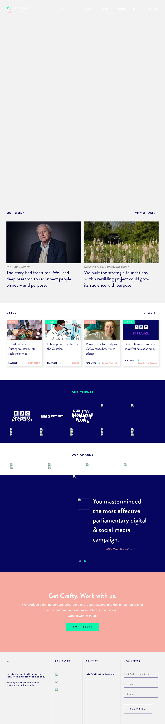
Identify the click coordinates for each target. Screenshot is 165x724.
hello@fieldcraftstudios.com (100, 674)
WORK (106, 9)
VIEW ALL (150, 313)
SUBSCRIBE (138, 709)
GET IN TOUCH (82, 627)
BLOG (135, 9)
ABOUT (121, 9)
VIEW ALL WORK (145, 213)
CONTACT (152, 9)
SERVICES (86, 9)
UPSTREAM (66, 9)
